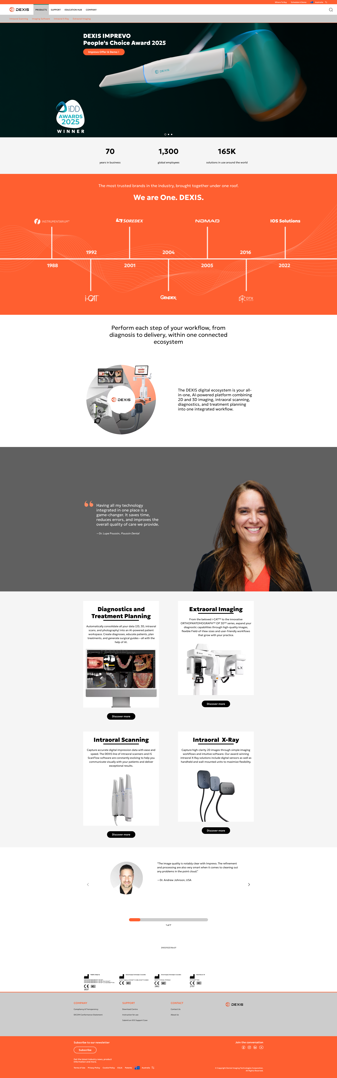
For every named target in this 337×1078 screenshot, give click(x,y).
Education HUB (73, 9)
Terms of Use (79, 1068)
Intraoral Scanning (18, 18)
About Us (175, 1015)
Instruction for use (130, 1015)
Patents (128, 1068)
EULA (119, 1068)
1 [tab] (165, 134)
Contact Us (175, 1009)
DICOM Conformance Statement (88, 1015)
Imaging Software (41, 18)
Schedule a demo (298, 2)
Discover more (255, 99)
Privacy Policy (94, 1068)
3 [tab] (172, 134)
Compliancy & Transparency (86, 1009)
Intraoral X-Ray (61, 18)
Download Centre (130, 1009)
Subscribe (85, 1050)
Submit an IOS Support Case (134, 1020)
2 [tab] (168, 134)
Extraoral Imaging (82, 18)
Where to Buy (281, 2)
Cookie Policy (109, 1068)
